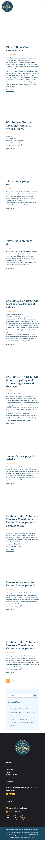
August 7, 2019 (17, 390)
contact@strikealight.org (18, 808)
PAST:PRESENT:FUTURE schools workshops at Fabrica (22, 304)
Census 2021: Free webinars (19, 719)
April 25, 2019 (20, 463)
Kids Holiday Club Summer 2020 (18, 49)
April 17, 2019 (20, 589)
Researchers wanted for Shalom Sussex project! (20, 584)
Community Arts (11, 54)
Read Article (10, 90)
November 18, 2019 (18, 188)
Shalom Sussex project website (20, 458)
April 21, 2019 (20, 529)
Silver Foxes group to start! (19, 182)
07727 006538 (15, 812)
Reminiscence (11, 463)
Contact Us (10, 769)
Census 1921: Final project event (20, 716)
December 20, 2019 (20, 133)
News (8, 772)
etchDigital (31, 837)
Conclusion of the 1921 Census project (22, 712)
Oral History (10, 133)
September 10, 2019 (23, 311)
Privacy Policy (11, 775)
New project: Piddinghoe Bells (20, 709)
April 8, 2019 (19, 652)
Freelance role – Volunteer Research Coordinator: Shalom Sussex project (22, 645)
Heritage (9, 188)
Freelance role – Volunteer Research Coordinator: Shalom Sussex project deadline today (22, 520)
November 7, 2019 (18, 248)
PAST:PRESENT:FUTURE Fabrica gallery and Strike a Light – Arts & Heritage (22, 381)
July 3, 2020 (20, 54)
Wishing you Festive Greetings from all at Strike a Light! (19, 125)
